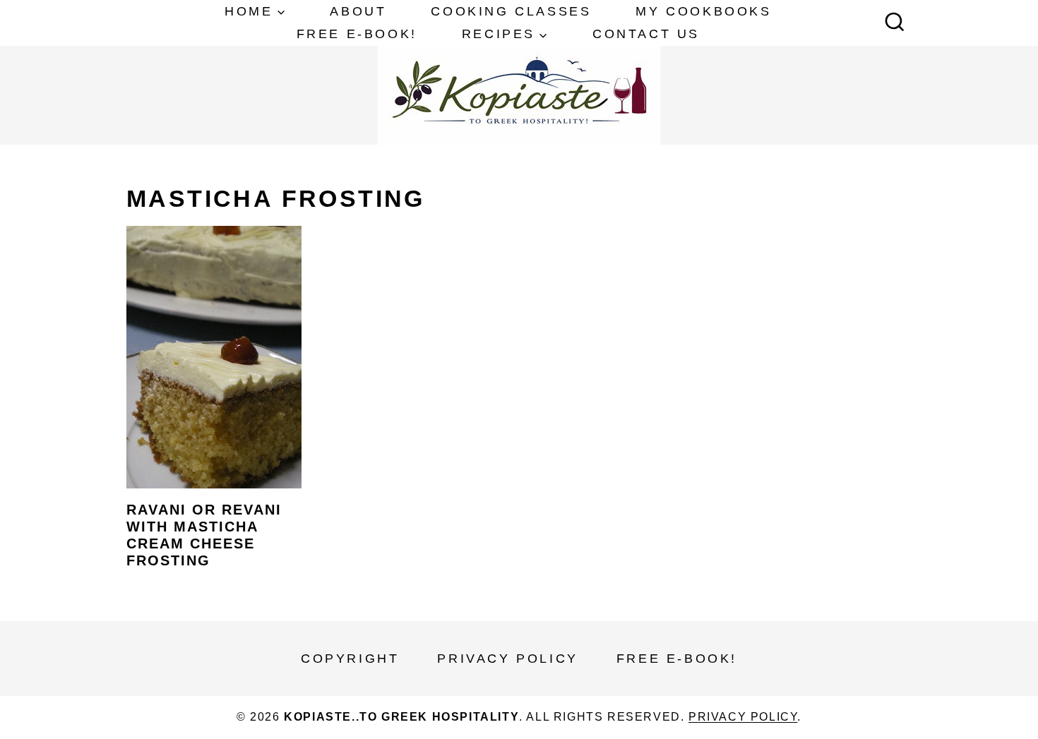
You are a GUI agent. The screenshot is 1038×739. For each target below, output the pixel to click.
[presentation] (214, 357)
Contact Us (646, 34)
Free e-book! (357, 34)
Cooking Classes (511, 11)
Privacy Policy (507, 658)
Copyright (350, 658)
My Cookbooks (703, 11)
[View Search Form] (894, 23)
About (358, 11)
